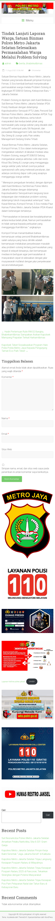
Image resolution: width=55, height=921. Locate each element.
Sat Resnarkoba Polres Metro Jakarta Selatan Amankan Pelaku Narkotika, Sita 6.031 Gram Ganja (25, 842)
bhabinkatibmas (34, 63)
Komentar (7, 377)
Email (5, 433)
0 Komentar (36, 70)
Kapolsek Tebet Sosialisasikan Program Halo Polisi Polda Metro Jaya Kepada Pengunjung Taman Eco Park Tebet (25, 348)
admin (8, 63)
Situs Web (7, 449)
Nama (6, 418)
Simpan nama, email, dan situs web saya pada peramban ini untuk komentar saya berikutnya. (25, 470)
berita (22, 63)
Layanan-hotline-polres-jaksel (13, 681)
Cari (4, 810)
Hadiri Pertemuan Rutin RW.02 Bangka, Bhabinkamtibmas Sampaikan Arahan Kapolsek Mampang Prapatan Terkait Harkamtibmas (26, 334)
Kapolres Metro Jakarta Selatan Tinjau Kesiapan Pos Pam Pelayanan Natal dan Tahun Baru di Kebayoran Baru (27, 884)
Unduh (32, 681)
